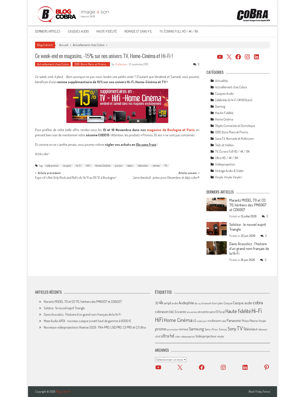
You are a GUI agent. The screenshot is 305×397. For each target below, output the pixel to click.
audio (175, 303)
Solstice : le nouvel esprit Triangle (64, 308)
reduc (130, 165)
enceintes (192, 312)
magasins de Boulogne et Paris (171, 130)
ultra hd (167, 336)
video (177, 336)
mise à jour (202, 321)
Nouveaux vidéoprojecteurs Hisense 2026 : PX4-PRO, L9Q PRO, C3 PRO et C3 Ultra (95, 327)
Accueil (63, 45)
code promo (52, 165)
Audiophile (186, 302)
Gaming (220, 106)
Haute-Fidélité (106, 31)
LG (194, 321)
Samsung (196, 328)
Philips (245, 321)
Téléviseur (250, 329)
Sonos (223, 329)
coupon (67, 165)
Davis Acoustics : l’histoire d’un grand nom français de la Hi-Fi (249, 248)
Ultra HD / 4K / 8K (226, 158)
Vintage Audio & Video (229, 171)
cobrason (162, 311)
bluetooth (206, 303)
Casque (228, 303)
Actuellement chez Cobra (88, 45)
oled (224, 321)
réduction (143, 165)
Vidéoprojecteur (205, 336)
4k (161, 302)
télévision (262, 329)
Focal (221, 312)
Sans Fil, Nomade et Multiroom (234, 138)
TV (165, 165)
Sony (232, 328)
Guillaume (120, 64)
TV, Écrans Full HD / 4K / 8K (179, 31)
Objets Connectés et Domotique (235, 126)
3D (156, 303)
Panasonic (234, 320)
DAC (171, 312)
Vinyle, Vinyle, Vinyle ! (228, 177)
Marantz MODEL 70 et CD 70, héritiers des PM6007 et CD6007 (247, 205)
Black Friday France (259, 391)
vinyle (220, 336)
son (216, 329)
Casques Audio (78, 31)
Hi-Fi (78, 165)
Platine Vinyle (258, 321)
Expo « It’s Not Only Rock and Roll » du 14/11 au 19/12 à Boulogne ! (75, 178)
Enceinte (180, 311)
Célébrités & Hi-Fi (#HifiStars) (233, 100)
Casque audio (242, 303)
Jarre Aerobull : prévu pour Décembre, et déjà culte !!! (166, 178)
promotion (172, 329)
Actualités (221, 81)
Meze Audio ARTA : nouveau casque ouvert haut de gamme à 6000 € (87, 321)
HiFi (88, 165)
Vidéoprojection (225, 164)
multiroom (214, 321)
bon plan (217, 303)
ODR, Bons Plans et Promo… (91, 64)
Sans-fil (209, 329)
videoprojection (188, 336)
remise (156, 165)
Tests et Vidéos (224, 145)
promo (118, 165)
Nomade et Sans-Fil (138, 31)
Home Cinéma (102, 165)
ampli (167, 303)
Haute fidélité (238, 311)
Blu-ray (198, 303)
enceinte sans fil (208, 312)
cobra (258, 302)
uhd (157, 336)
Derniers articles (47, 31)
